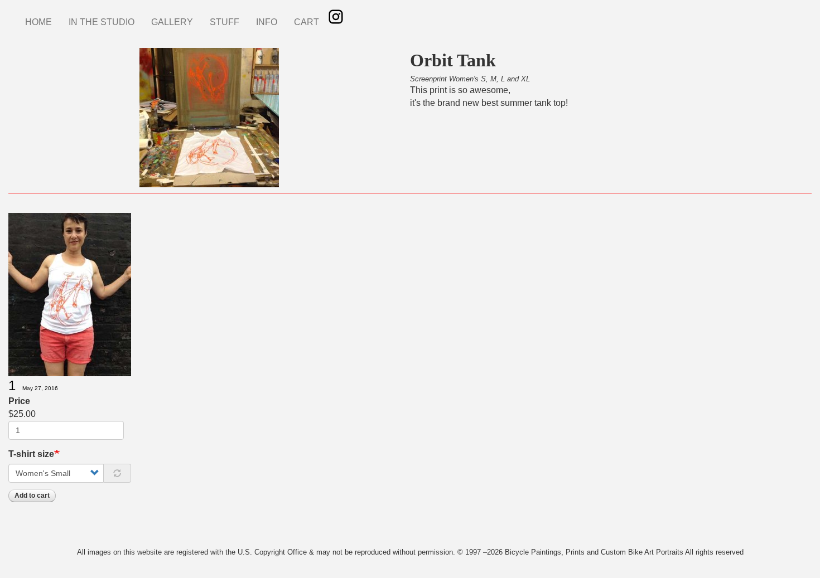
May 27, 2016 (40, 388)
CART (306, 22)
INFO (266, 22)
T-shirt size (31, 454)
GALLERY (172, 22)
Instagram (335, 16)
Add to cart (32, 495)
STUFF (224, 22)
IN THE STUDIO (101, 22)
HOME (38, 22)
